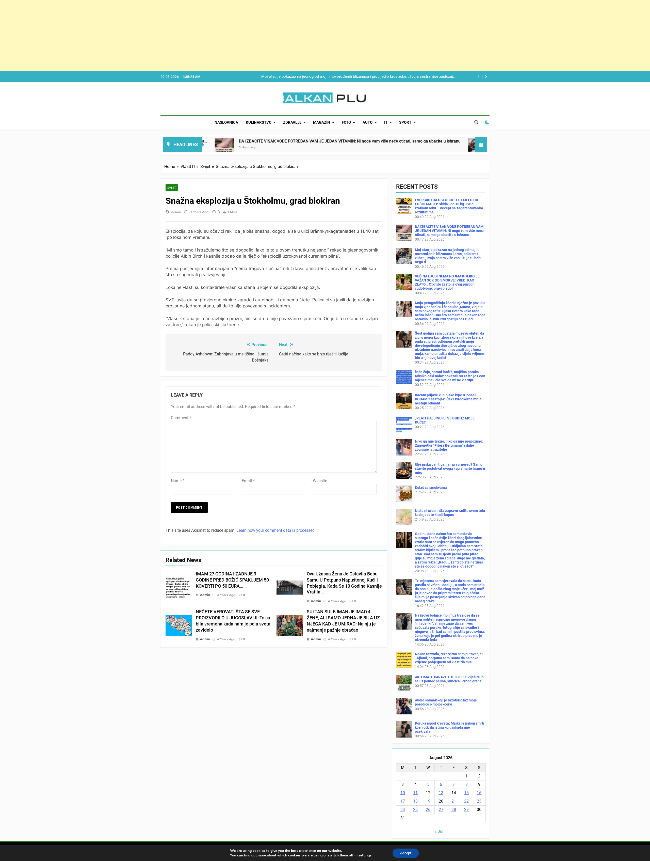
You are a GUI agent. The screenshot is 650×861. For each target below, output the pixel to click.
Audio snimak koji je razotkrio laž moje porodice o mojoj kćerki (446, 702)
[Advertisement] (152, 35)
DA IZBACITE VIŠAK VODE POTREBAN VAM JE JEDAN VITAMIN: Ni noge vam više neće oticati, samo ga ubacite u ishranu (298, 141)
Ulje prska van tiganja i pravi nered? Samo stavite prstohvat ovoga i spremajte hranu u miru (450, 468)
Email (248, 480)
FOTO (346, 122)
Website (320, 480)
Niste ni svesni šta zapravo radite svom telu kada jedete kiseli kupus (450, 513)
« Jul (439, 831)
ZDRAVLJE (292, 122)
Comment (181, 417)
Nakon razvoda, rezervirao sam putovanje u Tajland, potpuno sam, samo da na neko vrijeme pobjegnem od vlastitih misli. (449, 658)
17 (402, 801)
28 (453, 809)
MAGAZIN (321, 122)
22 (466, 801)
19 (428, 801)
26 (428, 809)
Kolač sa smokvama (431, 488)
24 (402, 809)
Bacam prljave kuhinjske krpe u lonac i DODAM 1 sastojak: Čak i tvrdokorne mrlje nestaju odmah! (448, 399)
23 (479, 801)
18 (415, 801)
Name (177, 480)
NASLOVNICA (226, 122)
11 (415, 792)
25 (415, 809)
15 (466, 792)
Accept (405, 853)
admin (176, 211)
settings (365, 855)
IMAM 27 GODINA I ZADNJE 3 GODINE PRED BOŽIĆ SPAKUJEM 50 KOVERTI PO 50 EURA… (232, 580)
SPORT (405, 122)
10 (402, 792)
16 (479, 792)
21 (453, 801)
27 (441, 809)
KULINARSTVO (258, 122)
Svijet (171, 187)
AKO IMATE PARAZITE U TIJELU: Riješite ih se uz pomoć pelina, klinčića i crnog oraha (449, 679)
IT (385, 122)
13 (441, 792)
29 (466, 809)
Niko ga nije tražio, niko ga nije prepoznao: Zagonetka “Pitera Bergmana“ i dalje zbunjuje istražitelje (449, 445)
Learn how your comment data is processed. (276, 530)
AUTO (367, 122)
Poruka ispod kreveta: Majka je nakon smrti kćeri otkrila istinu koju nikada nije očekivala (449, 727)
